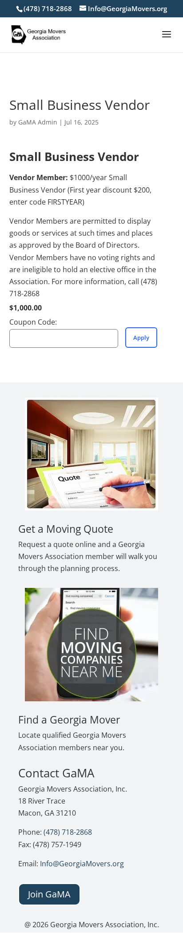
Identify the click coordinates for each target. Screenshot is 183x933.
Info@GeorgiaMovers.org (82, 864)
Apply (141, 338)
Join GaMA (49, 894)
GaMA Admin (37, 122)
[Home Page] (38, 34)
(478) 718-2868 (68, 832)
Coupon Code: (33, 322)
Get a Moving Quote (65, 529)
